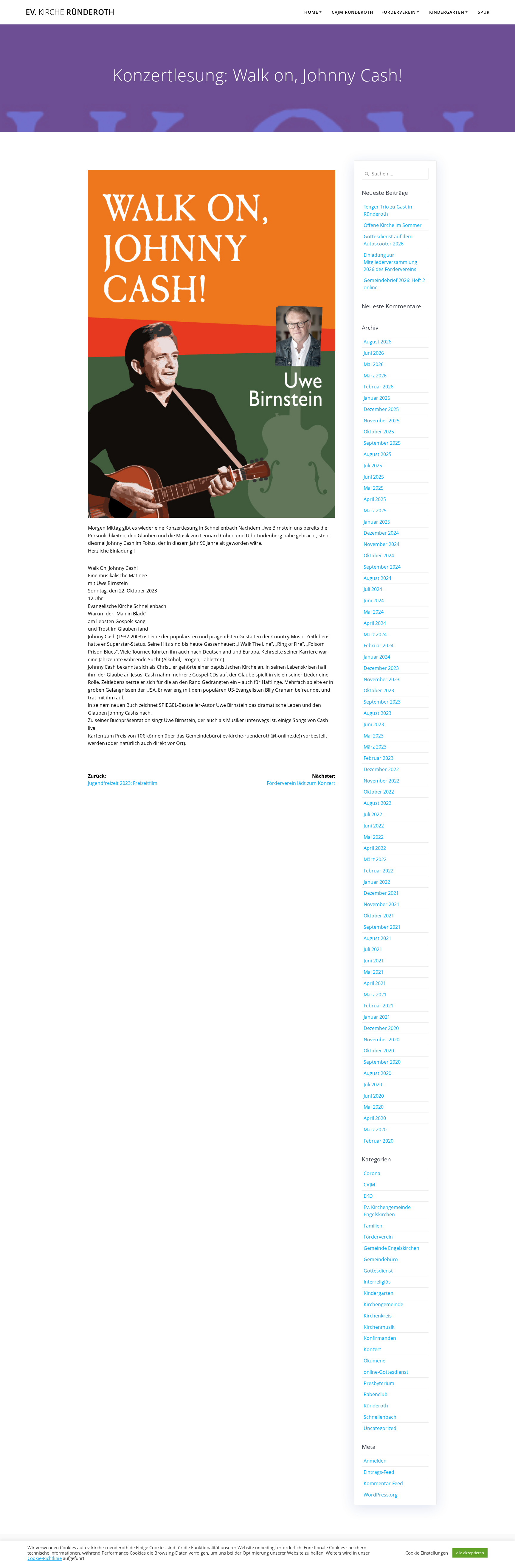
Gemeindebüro (381, 1259)
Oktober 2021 (379, 915)
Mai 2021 (374, 972)
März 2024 (375, 634)
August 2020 (377, 1073)
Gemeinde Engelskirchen (391, 1248)
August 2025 (377, 454)
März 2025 (375, 510)
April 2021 (375, 983)
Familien (373, 1225)
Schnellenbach (380, 1417)
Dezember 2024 (381, 533)
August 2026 (377, 341)
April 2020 (375, 1118)
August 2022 (377, 803)
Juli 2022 (373, 814)
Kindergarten (446, 12)
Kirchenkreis (378, 1315)
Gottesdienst (378, 1270)
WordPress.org (381, 1494)
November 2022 (381, 780)
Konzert (372, 1349)
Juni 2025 (374, 477)
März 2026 (375, 375)
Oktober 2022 (379, 791)
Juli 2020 (373, 1084)
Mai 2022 (374, 837)
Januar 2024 (377, 657)
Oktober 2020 (379, 1050)
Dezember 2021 (381, 893)
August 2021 (377, 938)
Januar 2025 (377, 522)
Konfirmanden (380, 1338)
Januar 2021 (377, 1017)
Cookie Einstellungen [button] (426, 1552)
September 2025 (382, 443)
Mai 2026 (374, 364)
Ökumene (374, 1360)
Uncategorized (380, 1428)
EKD (368, 1196)
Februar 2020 (378, 1141)
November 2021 (381, 904)
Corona (372, 1173)
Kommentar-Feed (383, 1483)
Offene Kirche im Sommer (393, 225)
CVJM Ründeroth (352, 12)
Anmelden (375, 1460)
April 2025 (375, 499)
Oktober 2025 (379, 431)
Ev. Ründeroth (70, 12)
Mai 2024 (374, 612)
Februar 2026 (378, 386)
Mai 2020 (374, 1107)
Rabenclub (375, 1394)
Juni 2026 (374, 353)
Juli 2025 (373, 465)
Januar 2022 (377, 882)
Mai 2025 (374, 488)
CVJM (369, 1184)
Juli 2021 (373, 949)
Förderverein (398, 12)
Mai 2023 (374, 735)
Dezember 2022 (381, 769)
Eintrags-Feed (379, 1472)
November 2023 (381, 679)
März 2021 (375, 994)
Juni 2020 (374, 1096)
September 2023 (382, 702)
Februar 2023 (378, 758)
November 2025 (381, 420)
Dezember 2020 (381, 1028)
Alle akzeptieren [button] (470, 1552)
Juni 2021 (374, 960)
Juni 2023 (374, 724)
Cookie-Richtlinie (44, 1558)
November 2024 (381, 544)
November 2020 (381, 1039)
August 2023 (377, 713)
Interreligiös (377, 1281)
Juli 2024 (373, 589)
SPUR (484, 12)
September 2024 (382, 567)
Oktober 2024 (379, 555)
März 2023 (375, 746)
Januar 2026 (377, 398)
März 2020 (375, 1129)
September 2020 (382, 1062)
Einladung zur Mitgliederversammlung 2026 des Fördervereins (390, 262)
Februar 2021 (378, 1005)
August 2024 (377, 578)
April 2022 (375, 848)
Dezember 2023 (381, 668)
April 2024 (375, 623)
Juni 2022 (374, 825)
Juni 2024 (374, 600)
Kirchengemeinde (383, 1304)
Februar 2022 (378, 870)
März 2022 (375, 859)
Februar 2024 (378, 645)
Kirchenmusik (379, 1327)
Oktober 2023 (379, 690)
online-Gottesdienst (386, 1372)
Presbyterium (379, 1383)
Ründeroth (376, 1405)
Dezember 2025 (381, 409)
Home (311, 12)
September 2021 (382, 927)
